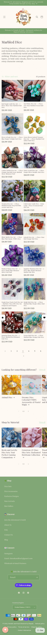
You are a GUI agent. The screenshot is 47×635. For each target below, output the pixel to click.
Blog (6, 540)
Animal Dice (7, 397)
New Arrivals (9, 501)
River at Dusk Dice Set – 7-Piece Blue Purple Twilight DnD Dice (12, 138)
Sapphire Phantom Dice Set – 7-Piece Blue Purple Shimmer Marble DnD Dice (34, 270)
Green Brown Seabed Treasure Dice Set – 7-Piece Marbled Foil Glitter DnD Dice (34, 138)
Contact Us (8, 535)
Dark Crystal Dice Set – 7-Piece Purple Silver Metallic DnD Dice (34, 171)
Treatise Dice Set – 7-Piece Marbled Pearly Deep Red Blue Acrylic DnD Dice (11, 205)
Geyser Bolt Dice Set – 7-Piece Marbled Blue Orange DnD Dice (34, 336)
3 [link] (23, 351)
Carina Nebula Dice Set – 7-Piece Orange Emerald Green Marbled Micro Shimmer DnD (12, 172)
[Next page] (23, 356)
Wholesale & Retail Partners (15, 563)
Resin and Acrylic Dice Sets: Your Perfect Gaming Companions (9, 453)
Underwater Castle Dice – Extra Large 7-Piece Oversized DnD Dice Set (34, 205)
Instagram (8, 554)
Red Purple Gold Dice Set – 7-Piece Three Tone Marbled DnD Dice (12, 105)
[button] (4, 17)
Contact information (24, 630)
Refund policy (39, 623)
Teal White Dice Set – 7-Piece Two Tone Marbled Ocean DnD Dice (33, 105)
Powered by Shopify (27, 623)
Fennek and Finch (14, 623)
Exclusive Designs (11, 496)
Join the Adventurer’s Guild (15, 520)
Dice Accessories (11, 491)
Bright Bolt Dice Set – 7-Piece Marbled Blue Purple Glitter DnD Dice (34, 303)
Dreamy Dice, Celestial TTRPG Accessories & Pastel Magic (31, 401)
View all (42, 370)
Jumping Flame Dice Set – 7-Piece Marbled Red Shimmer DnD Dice (11, 337)
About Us (7, 525)
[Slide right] (28, 411)
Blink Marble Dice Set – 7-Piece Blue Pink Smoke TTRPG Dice (12, 238)
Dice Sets (7, 486)
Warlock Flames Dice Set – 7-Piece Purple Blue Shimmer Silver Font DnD (11, 270)
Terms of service (23, 627)
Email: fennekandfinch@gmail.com (18, 558)
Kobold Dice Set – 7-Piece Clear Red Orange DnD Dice (34, 238)
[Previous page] (5, 351)
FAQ (6, 530)
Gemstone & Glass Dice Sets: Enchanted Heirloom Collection (31, 452)
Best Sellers (8, 506)
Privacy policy (12, 627)
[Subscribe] (36, 577)
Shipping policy (36, 627)
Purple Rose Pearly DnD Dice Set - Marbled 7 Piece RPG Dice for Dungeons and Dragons (12, 303)
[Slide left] (18, 411)
